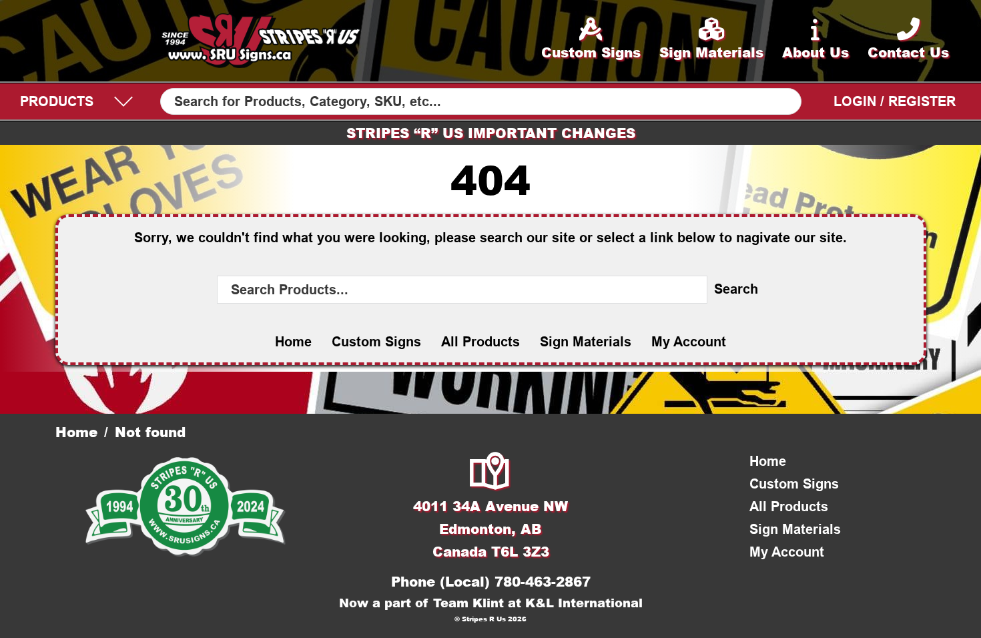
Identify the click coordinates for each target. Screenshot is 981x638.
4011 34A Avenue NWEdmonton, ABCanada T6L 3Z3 (490, 529)
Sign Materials (585, 341)
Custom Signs (376, 341)
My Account (688, 341)
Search (736, 289)
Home (293, 341)
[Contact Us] (490, 472)
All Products (480, 341)
